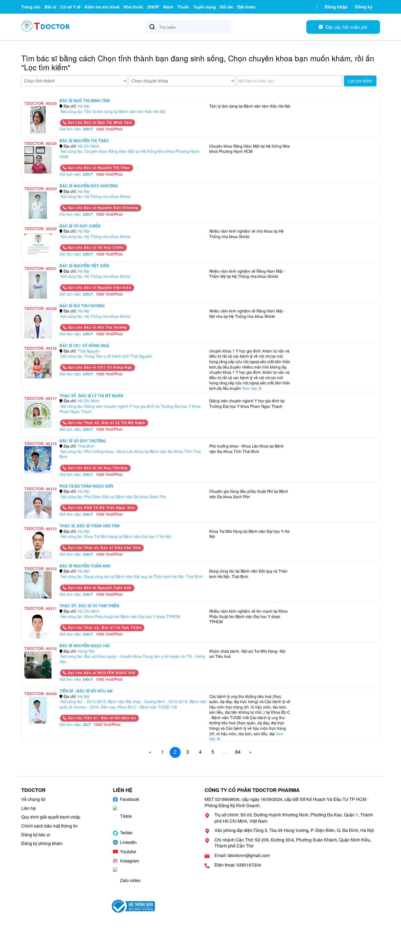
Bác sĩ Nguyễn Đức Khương (88, 186)
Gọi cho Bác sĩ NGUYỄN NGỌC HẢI (101, 672)
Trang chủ (30, 7)
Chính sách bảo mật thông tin (49, 826)
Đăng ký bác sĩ (35, 834)
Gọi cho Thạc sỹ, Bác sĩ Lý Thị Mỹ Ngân (106, 422)
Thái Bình (86, 446)
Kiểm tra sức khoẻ (102, 7)
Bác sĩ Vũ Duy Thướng (82, 440)
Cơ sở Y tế (70, 7)
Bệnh (168, 7)
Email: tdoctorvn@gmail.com (242, 855)
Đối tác (226, 7)
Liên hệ (28, 808)
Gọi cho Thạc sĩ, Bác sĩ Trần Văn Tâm (104, 547)
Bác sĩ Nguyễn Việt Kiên (84, 265)
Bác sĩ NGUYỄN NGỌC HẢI (84, 645)
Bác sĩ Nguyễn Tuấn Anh (84, 566)
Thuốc (183, 7)
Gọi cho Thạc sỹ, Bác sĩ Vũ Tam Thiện (104, 627)
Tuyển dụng (204, 7)
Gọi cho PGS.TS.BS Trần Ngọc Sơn (101, 507)
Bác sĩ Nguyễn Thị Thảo (84, 140)
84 (238, 751)
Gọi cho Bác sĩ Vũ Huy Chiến (95, 247)
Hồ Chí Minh (88, 146)
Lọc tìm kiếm (360, 81)
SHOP (153, 7)
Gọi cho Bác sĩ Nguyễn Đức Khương (102, 207)
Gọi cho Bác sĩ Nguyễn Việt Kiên (99, 287)
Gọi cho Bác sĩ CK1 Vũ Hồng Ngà (99, 367)
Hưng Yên (86, 651)
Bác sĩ (50, 7)
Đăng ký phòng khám (41, 843)
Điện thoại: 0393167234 (237, 865)
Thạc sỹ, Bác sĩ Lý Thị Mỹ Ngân (91, 395)
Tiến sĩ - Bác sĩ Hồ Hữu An (85, 691)
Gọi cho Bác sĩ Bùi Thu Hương (97, 327)
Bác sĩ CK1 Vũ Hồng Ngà (84, 345)
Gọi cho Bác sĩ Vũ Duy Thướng (97, 467)
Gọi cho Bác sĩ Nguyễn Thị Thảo (98, 167)
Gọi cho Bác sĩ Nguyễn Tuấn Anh (99, 587)
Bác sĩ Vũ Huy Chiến (79, 226)
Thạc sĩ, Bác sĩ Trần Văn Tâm (89, 525)
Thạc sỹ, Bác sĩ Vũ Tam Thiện (89, 605)
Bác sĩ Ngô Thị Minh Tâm (84, 100)
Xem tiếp (250, 388)
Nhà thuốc (133, 7)
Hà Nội (83, 106)
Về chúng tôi (33, 799)
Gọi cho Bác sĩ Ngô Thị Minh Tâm (99, 122)
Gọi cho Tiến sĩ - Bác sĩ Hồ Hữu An (101, 717)
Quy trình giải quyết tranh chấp (50, 817)
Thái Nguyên (89, 351)
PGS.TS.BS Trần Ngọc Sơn (86, 486)
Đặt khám (246, 7)
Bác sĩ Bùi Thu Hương (82, 305)
